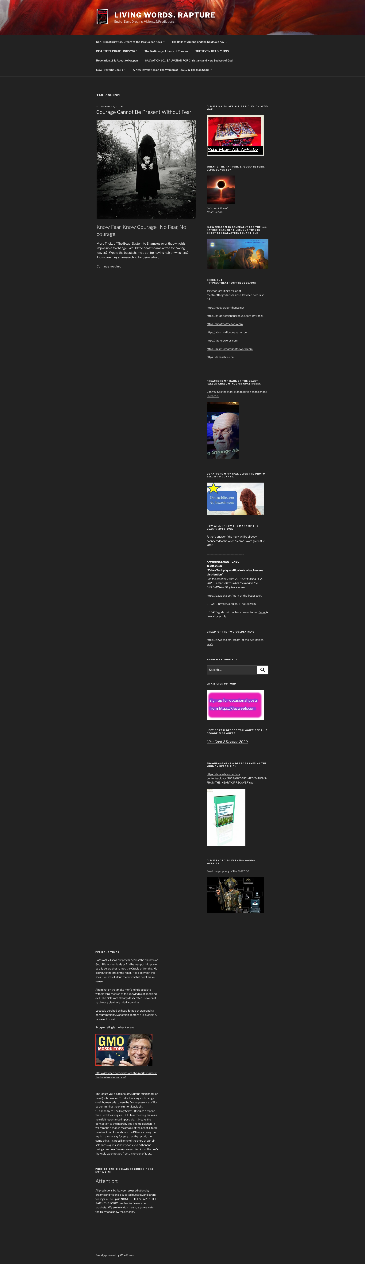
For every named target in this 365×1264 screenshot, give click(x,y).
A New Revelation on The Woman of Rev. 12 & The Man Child (171, 69)
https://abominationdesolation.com (228, 332)
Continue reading (109, 266)
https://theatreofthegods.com (225, 324)
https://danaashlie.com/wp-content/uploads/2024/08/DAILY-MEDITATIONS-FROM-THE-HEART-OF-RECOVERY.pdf (237, 778)
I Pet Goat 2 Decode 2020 (227, 742)
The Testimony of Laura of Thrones (166, 51)
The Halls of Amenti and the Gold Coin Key (198, 41)
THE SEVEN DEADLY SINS (212, 51)
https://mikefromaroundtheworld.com (230, 348)
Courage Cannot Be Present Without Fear (143, 112)
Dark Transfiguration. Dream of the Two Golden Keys (129, 41)
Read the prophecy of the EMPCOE (228, 871)
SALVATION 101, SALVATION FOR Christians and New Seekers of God (188, 60)
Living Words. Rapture (165, 15)
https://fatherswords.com (222, 340)
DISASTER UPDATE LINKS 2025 (116, 51)
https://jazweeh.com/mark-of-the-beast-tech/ (234, 595)
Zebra (262, 612)
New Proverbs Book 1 (109, 69)
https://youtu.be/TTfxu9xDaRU (237, 603)
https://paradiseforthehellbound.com (229, 315)
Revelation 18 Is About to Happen (117, 60)
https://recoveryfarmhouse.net (225, 307)
